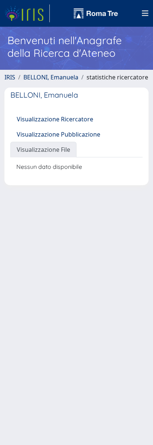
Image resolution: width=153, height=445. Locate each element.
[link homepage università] (96, 13)
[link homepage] (27, 13)
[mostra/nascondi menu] (145, 13)
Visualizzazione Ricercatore (55, 119)
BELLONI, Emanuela (50, 77)
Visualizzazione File (43, 149)
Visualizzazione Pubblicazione (58, 134)
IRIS (9, 77)
